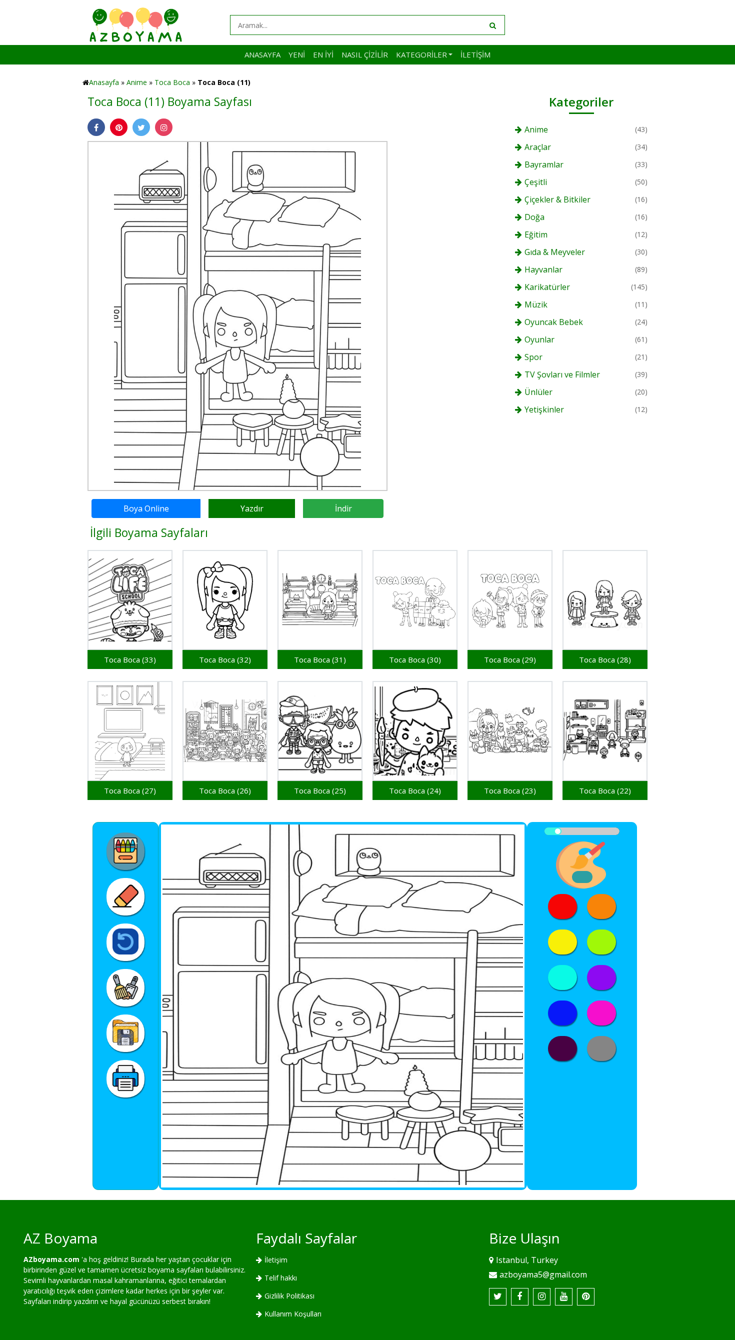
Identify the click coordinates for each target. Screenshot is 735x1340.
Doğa (534, 217)
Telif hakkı (280, 1277)
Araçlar (537, 147)
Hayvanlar (543, 269)
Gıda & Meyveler (554, 252)
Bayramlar (544, 164)
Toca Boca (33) (130, 659)
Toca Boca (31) (320, 659)
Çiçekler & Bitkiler (557, 199)
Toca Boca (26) (225, 790)
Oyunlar (539, 339)
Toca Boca (172, 82)
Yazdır (252, 508)
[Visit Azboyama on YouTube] (563, 1297)
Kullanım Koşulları (293, 1313)
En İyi (323, 55)
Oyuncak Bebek (553, 322)
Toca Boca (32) (225, 659)
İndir (343, 508)
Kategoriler (421, 55)
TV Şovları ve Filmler (562, 374)
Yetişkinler (544, 409)
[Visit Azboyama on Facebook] (519, 1297)
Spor (533, 357)
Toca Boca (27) (130, 790)
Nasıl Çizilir (365, 55)
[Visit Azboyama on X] (497, 1297)
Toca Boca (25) (320, 790)
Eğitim (536, 234)
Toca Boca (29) (510, 659)
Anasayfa (262, 55)
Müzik (536, 304)
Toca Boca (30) (415, 659)
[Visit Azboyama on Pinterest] (585, 1297)
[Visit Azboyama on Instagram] (541, 1297)
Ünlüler (538, 392)
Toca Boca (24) (415, 790)
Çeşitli (535, 182)
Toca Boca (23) (510, 790)
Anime (136, 82)
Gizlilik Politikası (289, 1295)
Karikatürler (547, 287)
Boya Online (146, 508)
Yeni (296, 55)
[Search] (492, 25)
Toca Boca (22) (605, 790)
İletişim (475, 55)
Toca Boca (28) (605, 659)
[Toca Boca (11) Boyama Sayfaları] (238, 315)
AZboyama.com (52, 1259)
